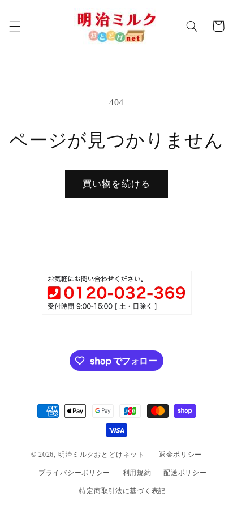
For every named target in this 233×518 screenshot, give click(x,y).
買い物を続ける (116, 184)
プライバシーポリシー (74, 472)
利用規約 (137, 472)
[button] (15, 26)
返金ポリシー (180, 454)
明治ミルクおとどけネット (101, 454)
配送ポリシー (184, 472)
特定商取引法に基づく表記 (122, 490)
